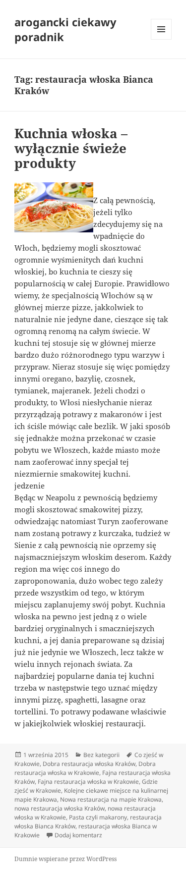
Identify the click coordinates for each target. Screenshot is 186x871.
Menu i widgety (161, 39)
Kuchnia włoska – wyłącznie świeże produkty (70, 148)
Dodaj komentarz (78, 835)
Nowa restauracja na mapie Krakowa (111, 799)
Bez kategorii (101, 755)
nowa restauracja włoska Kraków (59, 808)
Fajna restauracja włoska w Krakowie (88, 781)
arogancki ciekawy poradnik (65, 29)
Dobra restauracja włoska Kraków (89, 764)
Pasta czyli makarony (98, 817)
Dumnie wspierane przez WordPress (65, 859)
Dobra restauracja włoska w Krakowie (85, 768)
